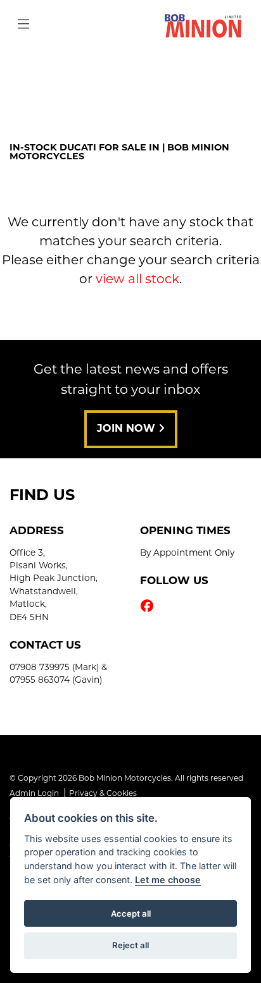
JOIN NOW (127, 429)
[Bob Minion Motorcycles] (203, 26)
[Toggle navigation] (23, 25)
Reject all (130, 945)
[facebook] (150, 607)
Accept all (131, 913)
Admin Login (34, 794)
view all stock (137, 280)
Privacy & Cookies (103, 794)
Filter (219, 72)
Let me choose (168, 879)
